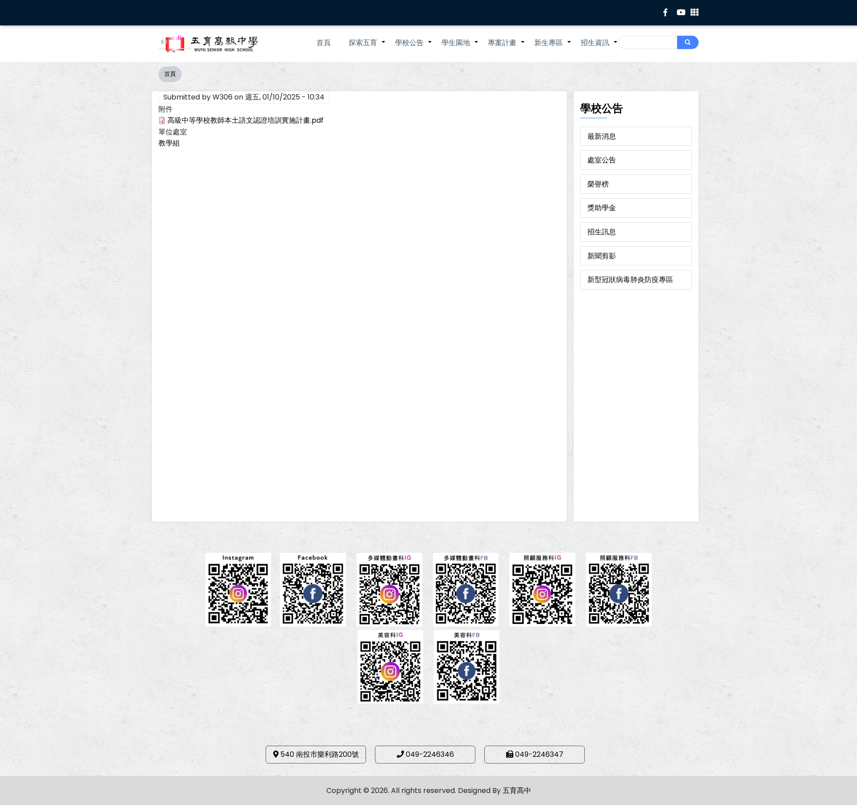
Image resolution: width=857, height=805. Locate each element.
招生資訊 (599, 47)
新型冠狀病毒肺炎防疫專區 (630, 279)
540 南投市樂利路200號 (319, 754)
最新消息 (601, 136)
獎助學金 (601, 208)
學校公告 (414, 47)
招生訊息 (601, 232)
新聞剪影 (601, 256)
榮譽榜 (598, 184)
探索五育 (367, 47)
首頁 (323, 42)
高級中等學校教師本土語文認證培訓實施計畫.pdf (245, 120)
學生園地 (460, 47)
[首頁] (220, 44)
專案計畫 (506, 47)
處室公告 (601, 160)
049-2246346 (430, 754)
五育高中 (517, 790)
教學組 (169, 143)
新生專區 (553, 47)
